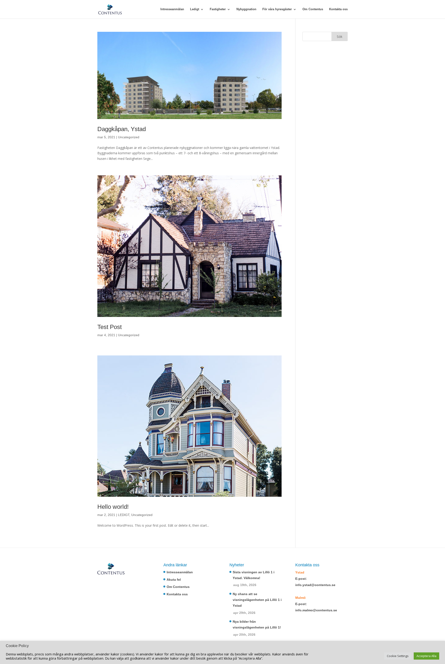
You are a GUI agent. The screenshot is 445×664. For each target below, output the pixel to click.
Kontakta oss (338, 9)
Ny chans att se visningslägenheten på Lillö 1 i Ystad (257, 599)
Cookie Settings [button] (398, 656)
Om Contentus (312, 9)
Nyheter (236, 565)
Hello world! (113, 506)
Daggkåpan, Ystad (121, 129)
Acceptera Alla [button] (426, 656)
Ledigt (194, 9)
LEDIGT (123, 515)
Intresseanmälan (172, 9)
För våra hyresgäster (277, 9)
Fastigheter (218, 9)
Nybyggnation (246, 9)
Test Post (109, 326)
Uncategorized (128, 137)
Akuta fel (174, 579)
